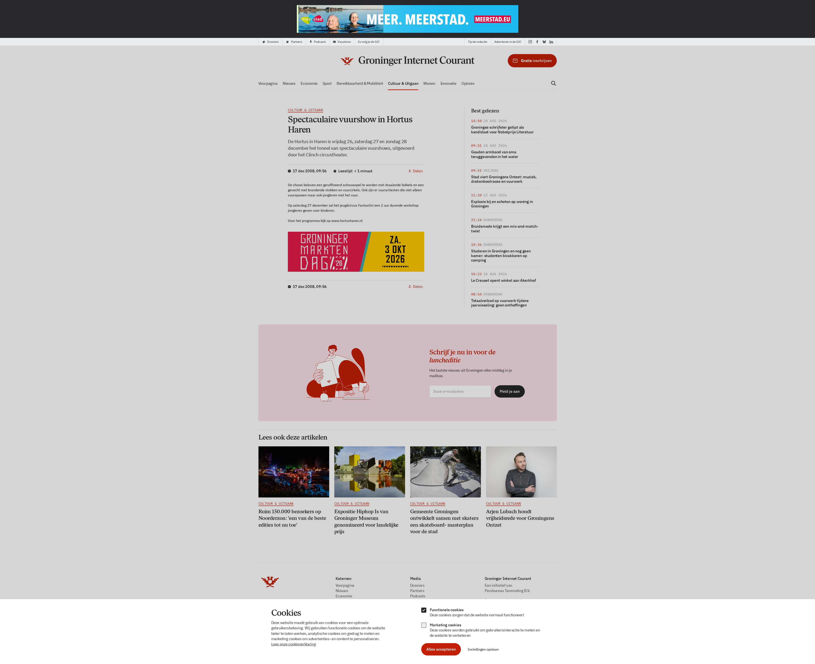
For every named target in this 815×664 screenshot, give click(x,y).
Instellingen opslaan (483, 649)
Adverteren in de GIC (507, 42)
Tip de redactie (477, 42)
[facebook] (537, 42)
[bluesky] (544, 42)
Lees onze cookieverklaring (293, 644)
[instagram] (530, 42)
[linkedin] (551, 42)
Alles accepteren (441, 649)
